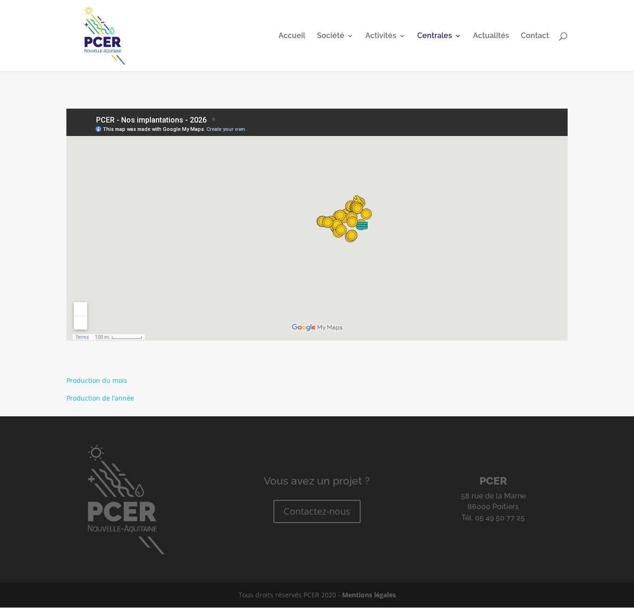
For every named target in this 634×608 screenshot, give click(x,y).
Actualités (491, 36)
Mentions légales (369, 594)
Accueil (291, 36)
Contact (535, 36)
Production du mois (96, 380)
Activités (380, 36)
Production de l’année (100, 398)
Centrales (434, 36)
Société (330, 36)
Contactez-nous (317, 511)
